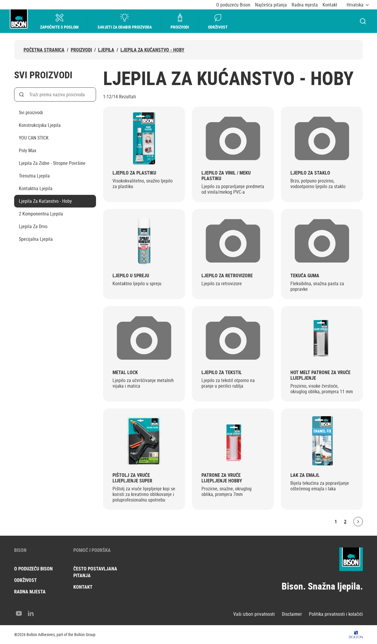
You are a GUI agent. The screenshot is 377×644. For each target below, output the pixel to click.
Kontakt (330, 5)
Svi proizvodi (31, 112)
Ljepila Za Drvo (33, 226)
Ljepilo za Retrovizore (227, 275)
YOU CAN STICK (34, 138)
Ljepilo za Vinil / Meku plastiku (226, 175)
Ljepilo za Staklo (310, 173)
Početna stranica (44, 50)
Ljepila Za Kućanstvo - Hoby (152, 50)
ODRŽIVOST (25, 580)
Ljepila (106, 50)
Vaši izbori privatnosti (254, 614)
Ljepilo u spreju (131, 275)
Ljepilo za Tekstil (221, 372)
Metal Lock (125, 372)
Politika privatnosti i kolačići (336, 614)
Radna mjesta (305, 5)
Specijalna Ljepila (36, 239)
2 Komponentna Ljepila (41, 213)
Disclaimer (292, 614)
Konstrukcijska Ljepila (40, 125)
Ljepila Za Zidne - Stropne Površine (52, 163)
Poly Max (27, 150)
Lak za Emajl (305, 475)
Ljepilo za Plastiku (134, 173)
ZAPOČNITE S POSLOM (59, 27)
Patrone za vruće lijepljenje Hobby (221, 478)
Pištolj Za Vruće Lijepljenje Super (132, 478)
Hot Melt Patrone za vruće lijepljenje (320, 375)
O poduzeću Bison (233, 5)
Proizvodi (180, 27)
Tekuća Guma (304, 275)
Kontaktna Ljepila (35, 188)
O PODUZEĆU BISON (33, 568)
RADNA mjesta (30, 591)
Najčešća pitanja (271, 5)
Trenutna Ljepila (34, 175)
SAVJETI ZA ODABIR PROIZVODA (124, 27)
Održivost (218, 27)
